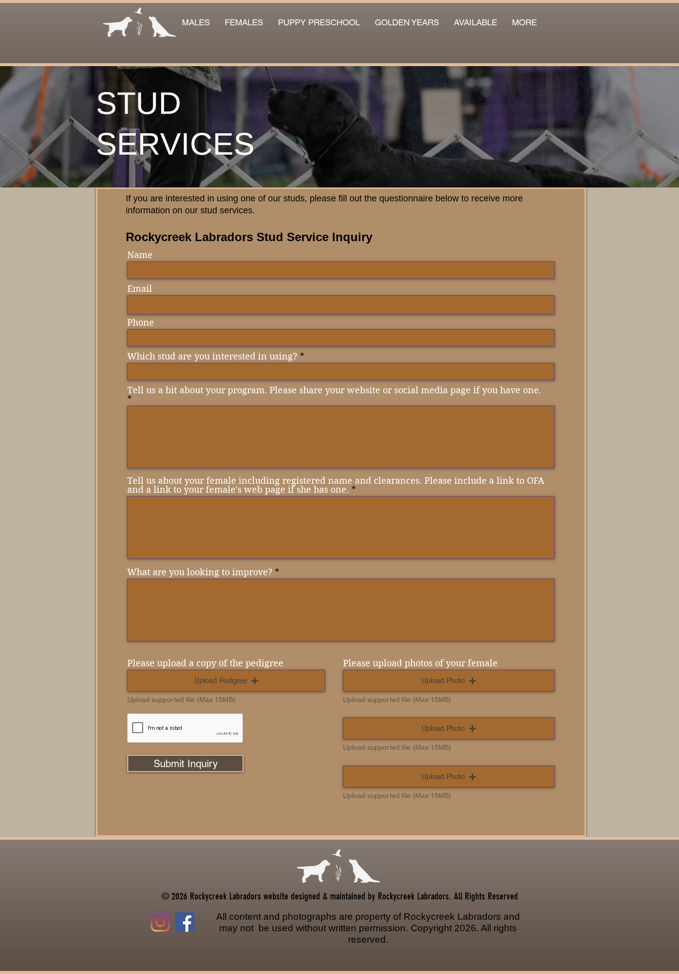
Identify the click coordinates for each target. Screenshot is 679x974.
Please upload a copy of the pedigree (205, 663)
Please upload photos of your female (420, 663)
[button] (475, 22)
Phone (140, 322)
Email (139, 288)
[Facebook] (184, 922)
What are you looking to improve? (199, 572)
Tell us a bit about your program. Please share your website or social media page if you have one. (334, 390)
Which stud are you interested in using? (212, 356)
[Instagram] (160, 922)
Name (140, 255)
